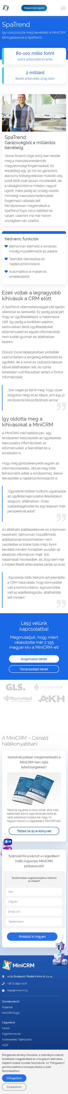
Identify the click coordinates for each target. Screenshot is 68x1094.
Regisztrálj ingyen (34, 7)
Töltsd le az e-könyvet (34, 831)
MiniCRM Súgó (10, 1012)
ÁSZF (5, 1045)
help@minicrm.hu (17, 990)
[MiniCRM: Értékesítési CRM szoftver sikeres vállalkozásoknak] (4, 8)
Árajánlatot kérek (34, 659)
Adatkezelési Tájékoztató (17, 1039)
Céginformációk (11, 1033)
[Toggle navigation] (63, 8)
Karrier (6, 1028)
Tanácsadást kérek (34, 669)
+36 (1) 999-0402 (17, 983)
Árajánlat (7, 1007)
